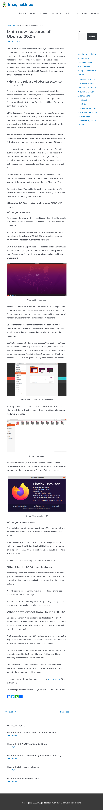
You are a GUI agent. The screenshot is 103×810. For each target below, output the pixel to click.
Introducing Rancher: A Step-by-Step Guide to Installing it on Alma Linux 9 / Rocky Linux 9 (87, 116)
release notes (54, 679)
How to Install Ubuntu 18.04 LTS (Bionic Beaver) (32, 732)
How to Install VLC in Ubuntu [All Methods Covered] (34, 755)
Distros (21, 13)
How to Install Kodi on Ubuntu (23, 767)
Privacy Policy (72, 13)
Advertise (95, 13)
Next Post (65, 711)
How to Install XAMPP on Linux (23, 778)
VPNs (32, 13)
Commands (43, 13)
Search (81, 31)
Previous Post (9, 711)
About (84, 13)
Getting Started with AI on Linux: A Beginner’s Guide (87, 58)
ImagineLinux (20, 4)
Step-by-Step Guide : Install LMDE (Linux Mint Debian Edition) (87, 83)
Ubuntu (10, 41)
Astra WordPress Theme (71, 802)
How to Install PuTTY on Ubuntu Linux (27, 744)
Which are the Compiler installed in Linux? (87, 70)
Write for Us (57, 13)
